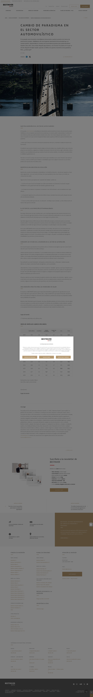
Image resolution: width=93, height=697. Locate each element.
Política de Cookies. (65, 350)
